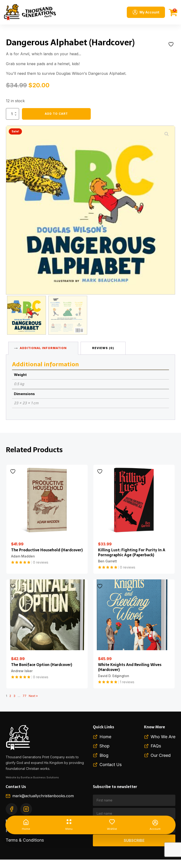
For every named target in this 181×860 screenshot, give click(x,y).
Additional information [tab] (43, 348)
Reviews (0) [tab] (103, 348)
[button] (166, 134)
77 (24, 696)
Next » (33, 696)
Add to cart (56, 113)
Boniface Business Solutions (40, 777)
